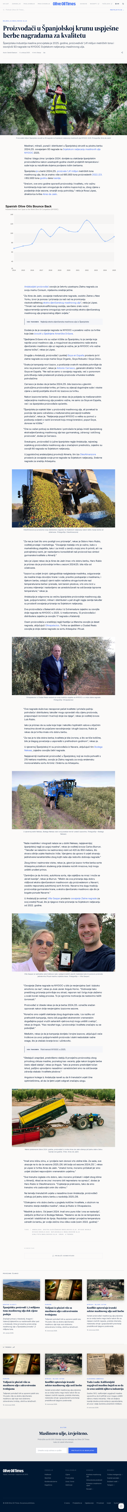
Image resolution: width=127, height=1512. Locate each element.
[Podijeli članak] (122, 52)
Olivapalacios (52, 625)
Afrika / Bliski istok (96, 1304)
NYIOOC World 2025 (41, 1232)
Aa (44, 52)
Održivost (68, 1485)
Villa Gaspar (54, 898)
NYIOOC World (84, 1229)
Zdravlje (16, 3)
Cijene (67, 1474)
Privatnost (100, 1503)
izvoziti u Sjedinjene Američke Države (53, 333)
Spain (61, 1234)
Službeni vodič (112, 1481)
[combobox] (56, 10)
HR (118, 3)
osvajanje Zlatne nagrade (84, 898)
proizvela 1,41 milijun (67, 171)
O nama (67, 1503)
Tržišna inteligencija (114, 1474)
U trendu (69, 1234)
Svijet (6, 3)
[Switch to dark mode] (123, 4)
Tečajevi (106, 3)
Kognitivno (48, 1485)
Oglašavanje (89, 1503)
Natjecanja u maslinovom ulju (65, 1232)
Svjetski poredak (113, 1478)
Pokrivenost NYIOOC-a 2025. (53, 1049)
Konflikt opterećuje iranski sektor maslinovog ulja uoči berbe (105, 1309)
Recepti (93, 3)
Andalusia (37, 1229)
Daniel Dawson (12, 52)
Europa (48, 1304)
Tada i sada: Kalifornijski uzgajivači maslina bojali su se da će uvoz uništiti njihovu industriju (105, 1385)
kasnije (57, 178)
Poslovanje (29, 3)
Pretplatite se (77, 1503)
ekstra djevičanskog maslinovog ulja (61, 302)
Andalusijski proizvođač (36, 286)
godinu (43, 178)
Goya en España (75, 355)
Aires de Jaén (50, 194)
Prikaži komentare (64, 1256)
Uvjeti (109, 1503)
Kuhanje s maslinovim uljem (94, 1484)
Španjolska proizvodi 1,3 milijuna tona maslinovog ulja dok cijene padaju (21, 1311)
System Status (119, 1503)
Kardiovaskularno (51, 1481)
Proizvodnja (44, 3)
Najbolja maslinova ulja (15, 21)
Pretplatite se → (117, 10)
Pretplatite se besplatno (82, 1450)
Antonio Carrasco (66, 368)
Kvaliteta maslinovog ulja (44, 1234)
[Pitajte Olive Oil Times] (121, 1506)
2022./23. (97, 174)
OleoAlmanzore (88, 454)
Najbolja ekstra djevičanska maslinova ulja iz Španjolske (65, 322)
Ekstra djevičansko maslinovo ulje (60, 1229)
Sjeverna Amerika (95, 1378)
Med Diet (48, 1478)
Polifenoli (48, 1474)
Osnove (83, 3)
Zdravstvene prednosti (94, 1480)
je (37, 171)
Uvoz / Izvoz (69, 1481)
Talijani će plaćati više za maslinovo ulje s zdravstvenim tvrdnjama (61, 1311)
